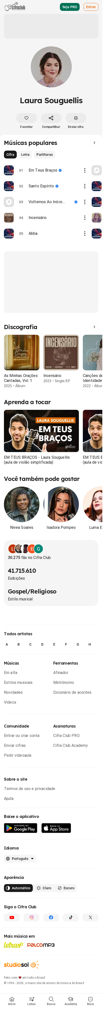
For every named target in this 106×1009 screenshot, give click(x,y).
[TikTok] (71, 917)
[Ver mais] (94, 143)
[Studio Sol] (21, 965)
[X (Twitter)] (90, 917)
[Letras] (13, 945)
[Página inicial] (15, 7)
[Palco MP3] (41, 945)
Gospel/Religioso (32, 591)
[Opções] (85, 170)
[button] (41, 431)
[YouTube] (12, 917)
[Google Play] (20, 828)
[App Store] (56, 828)
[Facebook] (51, 917)
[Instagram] (31, 917)
